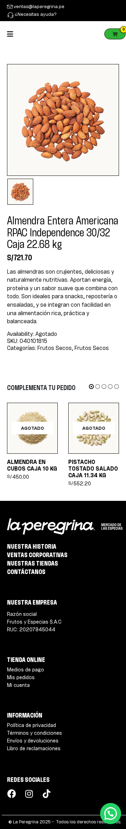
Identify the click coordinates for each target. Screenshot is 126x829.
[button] (91, 386)
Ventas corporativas (37, 555)
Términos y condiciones (34, 732)
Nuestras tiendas (32, 563)
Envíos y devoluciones (32, 740)
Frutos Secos (54, 348)
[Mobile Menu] (12, 34)
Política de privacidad (31, 725)
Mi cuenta (18, 685)
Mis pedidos (21, 677)
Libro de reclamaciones (34, 748)
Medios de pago (25, 669)
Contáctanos (26, 571)
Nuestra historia (31, 546)
